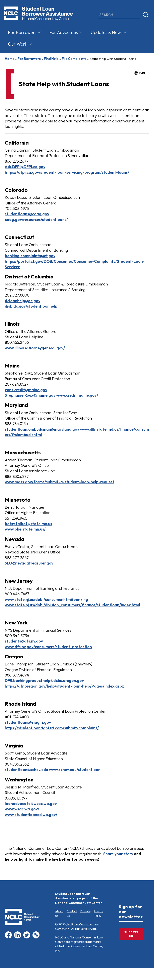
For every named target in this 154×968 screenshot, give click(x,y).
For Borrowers (22, 32)
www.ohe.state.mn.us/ (25, 529)
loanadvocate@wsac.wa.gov (31, 803)
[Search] (145, 14)
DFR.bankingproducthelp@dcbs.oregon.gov (44, 680)
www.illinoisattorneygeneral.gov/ (35, 347)
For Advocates (63, 32)
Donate (85, 911)
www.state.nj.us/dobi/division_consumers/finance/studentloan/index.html (72, 604)
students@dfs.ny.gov (24, 641)
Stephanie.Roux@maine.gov (30, 395)
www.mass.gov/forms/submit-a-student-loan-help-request (59, 481)
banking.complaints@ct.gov (30, 255)
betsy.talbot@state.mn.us (28, 523)
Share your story (118, 853)
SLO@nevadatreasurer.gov (29, 563)
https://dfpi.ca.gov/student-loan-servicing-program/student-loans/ (67, 172)
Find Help (51, 58)
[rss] (36, 937)
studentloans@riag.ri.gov (28, 722)
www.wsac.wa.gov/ (22, 808)
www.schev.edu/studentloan (74, 769)
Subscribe (131, 933)
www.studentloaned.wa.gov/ (31, 814)
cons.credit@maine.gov (26, 389)
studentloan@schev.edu (26, 769)
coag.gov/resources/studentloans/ (36, 219)
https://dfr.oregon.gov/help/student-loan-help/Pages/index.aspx (64, 686)
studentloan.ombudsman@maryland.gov (42, 429)
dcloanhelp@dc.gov (22, 300)
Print (143, 73)
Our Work (17, 44)
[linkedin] (17, 937)
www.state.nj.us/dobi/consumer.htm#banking (46, 599)
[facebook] (8, 937)
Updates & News (107, 32)
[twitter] (26, 937)
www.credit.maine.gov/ (77, 395)
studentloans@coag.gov (27, 213)
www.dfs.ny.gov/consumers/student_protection (48, 646)
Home (9, 58)
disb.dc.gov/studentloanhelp (31, 306)
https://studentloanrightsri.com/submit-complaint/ (52, 727)
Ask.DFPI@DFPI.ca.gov (25, 166)
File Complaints (74, 58)
